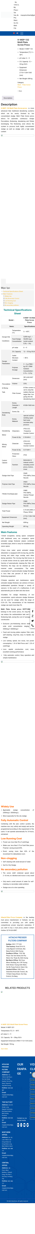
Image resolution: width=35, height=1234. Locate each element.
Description (8, 98)
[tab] (8, 98)
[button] (21, 33)
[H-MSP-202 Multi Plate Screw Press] (17, 1007)
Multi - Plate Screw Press (24, 86)
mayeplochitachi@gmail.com (19, 15)
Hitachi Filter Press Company (11, 917)
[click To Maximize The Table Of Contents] (3, 281)
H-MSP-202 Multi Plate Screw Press (14, 1024)
